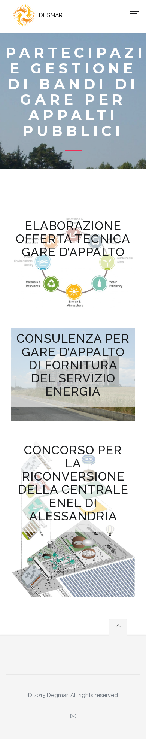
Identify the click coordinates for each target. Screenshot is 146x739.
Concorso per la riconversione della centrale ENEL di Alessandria (73, 483)
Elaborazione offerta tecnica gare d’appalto (73, 239)
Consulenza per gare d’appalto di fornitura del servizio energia (73, 364)
